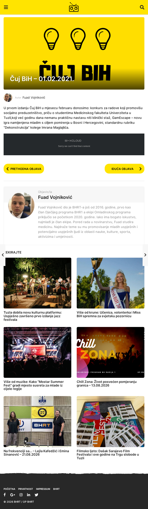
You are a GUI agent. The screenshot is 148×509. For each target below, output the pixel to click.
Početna (9, 488)
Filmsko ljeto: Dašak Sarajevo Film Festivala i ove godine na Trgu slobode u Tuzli (108, 454)
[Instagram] (21, 495)
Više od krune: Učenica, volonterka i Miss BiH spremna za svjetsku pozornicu (109, 314)
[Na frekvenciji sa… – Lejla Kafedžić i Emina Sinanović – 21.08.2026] (37, 421)
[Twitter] (36, 495)
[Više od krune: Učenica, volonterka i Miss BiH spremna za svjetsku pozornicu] (110, 283)
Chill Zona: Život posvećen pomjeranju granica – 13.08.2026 (107, 383)
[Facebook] (5, 495)
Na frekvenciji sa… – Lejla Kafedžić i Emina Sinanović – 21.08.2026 (36, 453)
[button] (6, 7)
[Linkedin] (28, 495)
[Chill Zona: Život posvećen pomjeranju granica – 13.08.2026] (110, 352)
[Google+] (12, 495)
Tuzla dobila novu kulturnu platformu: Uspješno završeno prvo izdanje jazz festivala (33, 316)
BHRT (56, 488)
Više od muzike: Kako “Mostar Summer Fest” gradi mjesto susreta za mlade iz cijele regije (34, 385)
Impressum (43, 488)
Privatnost (25, 488)
